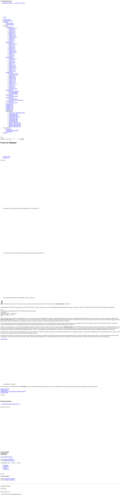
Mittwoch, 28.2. (12, 51)
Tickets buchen (4, 339)
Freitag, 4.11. (12, 85)
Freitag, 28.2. (12, 38)
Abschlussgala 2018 (13, 120)
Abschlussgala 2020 (13, 117)
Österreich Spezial (13, 88)
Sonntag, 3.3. (12, 56)
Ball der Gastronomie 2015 (15, 124)
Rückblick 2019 (9, 97)
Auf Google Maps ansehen (6, 456)
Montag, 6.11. (12, 63)
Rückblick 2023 (9, 57)
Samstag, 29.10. (12, 77)
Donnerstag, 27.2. (13, 37)
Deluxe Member (9, 23)
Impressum (5, 465)
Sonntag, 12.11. (12, 71)
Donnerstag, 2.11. (13, 58)
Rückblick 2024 (9, 42)
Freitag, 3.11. (12, 59)
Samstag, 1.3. (12, 39)
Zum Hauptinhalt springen (6, 1)
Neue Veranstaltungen (14, 91)
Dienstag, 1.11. (12, 81)
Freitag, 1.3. (11, 53)
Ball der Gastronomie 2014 (15, 125)
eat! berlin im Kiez (13, 98)
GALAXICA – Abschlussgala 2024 (17, 112)
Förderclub (5, 22)
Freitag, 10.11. (12, 68)
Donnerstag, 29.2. (13, 52)
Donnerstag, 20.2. (13, 28)
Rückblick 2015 (9, 106)
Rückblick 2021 (9, 90)
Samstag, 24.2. (12, 46)
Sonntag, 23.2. (12, 32)
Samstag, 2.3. (12, 54)
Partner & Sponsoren (8, 20)
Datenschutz (6, 466)
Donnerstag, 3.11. (13, 83)
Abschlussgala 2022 (13, 115)
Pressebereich (6, 469)
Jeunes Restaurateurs (13, 93)
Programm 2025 (7, 156)
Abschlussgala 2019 (13, 119)
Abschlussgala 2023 (13, 114)
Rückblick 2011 (9, 110)
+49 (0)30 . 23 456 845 (8, 459)
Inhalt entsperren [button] (4, 390)
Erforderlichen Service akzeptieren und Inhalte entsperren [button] (13, 391)
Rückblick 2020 (9, 95)
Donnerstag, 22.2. (13, 43)
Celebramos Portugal (6, 404)
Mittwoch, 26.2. (12, 35)
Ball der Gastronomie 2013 (15, 126)
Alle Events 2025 (4, 392)
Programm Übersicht (13, 73)
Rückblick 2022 (9, 72)
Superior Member (10, 24)
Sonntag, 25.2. (12, 47)
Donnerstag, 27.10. (13, 75)
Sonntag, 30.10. (12, 78)
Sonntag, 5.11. (12, 62)
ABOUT (5, 132)
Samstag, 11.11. (12, 69)
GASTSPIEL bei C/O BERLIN (16, 100)
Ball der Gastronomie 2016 (15, 122)
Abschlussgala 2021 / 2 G (14, 116)
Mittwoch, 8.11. (12, 66)
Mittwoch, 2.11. (12, 82)
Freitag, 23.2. (12, 44)
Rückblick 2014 (9, 107)
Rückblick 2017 (9, 103)
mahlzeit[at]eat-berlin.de (9, 460)
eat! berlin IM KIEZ (13, 92)
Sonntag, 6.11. (12, 87)
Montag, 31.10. (12, 80)
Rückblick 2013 (9, 109)
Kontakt (5, 467)
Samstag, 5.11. (12, 86)
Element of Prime (16, 404)
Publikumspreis (9, 131)
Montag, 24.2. (12, 33)
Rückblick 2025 (9, 27)
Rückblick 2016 (9, 105)
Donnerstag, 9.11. (13, 67)
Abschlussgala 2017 (13, 121)
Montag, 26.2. (12, 48)
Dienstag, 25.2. (12, 34)
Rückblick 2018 (9, 101)
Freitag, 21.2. (12, 29)
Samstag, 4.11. (12, 61)
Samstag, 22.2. (12, 30)
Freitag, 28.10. (12, 76)
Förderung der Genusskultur (12, 130)
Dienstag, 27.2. (12, 49)
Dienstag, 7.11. (12, 64)
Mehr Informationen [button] (5, 388)
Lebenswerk (9, 129)
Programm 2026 (7, 19)
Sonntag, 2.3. (12, 40)
